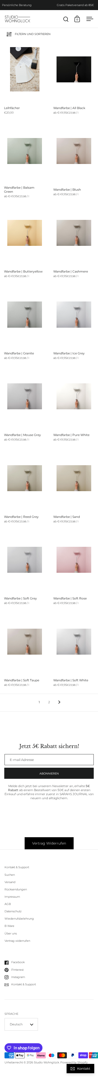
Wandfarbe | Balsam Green (24, 163)
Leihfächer (24, 81)
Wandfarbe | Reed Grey (24, 489)
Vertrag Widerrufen (49, 843)
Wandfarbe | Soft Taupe (24, 653)
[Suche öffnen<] (66, 19)
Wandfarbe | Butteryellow (24, 244)
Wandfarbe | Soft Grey (24, 571)
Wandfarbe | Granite (24, 326)
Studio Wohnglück (46, 1062)
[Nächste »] (59, 702)
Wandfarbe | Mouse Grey (24, 408)
